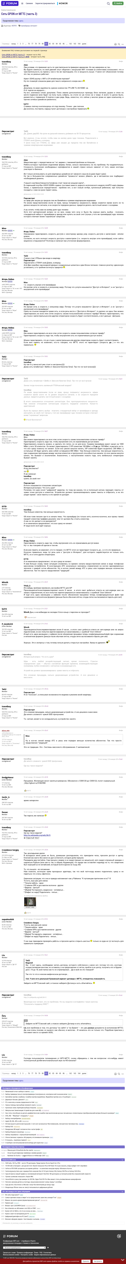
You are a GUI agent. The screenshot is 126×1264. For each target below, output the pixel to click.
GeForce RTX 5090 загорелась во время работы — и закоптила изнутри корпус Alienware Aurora (38, 1168)
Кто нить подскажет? (12, 1195)
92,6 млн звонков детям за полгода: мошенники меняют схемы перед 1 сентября (33, 1182)
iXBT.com (6, 1258)
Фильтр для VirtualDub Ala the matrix (20, 1150)
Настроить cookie (27, 1254)
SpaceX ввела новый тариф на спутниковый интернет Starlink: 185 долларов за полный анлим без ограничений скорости (48, 1174)
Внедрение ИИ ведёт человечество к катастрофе (22, 1129)
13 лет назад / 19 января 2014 (36, 61)
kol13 (29, 791)
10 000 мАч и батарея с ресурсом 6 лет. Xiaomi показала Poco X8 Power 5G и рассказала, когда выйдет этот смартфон (46, 1166)
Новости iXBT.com (9, 1160)
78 (36, 44)
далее (84, 44)
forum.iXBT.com (50, 1258)
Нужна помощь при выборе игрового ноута (20, 1105)
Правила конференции (25, 1252)
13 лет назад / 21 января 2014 (36, 919)
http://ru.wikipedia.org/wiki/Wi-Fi (37, 835)
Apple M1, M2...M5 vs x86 (13, 1121)
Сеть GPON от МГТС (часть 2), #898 (15, 57)
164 (79, 44)
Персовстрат (31, 617)
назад (13, 44)
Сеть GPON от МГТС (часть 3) (19, 14)
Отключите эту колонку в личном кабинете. (18, 1223)
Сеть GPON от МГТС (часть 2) (13, 55)
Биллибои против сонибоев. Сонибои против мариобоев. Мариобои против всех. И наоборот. (38, 1097)
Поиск (36, 1252)
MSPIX (14, 26)
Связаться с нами (9, 1252)
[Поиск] (108, 3)
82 (50, 44)
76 (29, 44)
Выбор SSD (9, 1126)
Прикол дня (9, 1203)
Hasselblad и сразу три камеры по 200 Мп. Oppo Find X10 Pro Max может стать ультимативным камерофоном (43, 1179)
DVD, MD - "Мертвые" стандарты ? (17, 1116)
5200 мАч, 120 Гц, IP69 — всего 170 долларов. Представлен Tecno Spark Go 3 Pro (32, 1163)
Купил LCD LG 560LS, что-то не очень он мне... (21, 1211)
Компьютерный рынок (8, 10)
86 (63, 44)
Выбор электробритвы (13, 1118)
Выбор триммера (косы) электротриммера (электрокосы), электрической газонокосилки (36, 1094)
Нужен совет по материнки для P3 (17, 1214)
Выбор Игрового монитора (14, 1132)
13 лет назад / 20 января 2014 (36, 689)
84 (57, 44)
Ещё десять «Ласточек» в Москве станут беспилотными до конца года (29, 1185)
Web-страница (7, 292)
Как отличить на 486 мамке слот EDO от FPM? (20, 1208)
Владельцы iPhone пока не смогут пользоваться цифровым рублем (29, 1187)
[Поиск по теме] (119, 44)
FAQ (40, 1252)
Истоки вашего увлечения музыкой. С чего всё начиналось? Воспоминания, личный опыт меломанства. (41, 1124)
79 (39, 44)
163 (74, 44)
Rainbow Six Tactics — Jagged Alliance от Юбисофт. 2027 (26, 1156)
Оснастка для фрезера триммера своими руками (25, 1153)
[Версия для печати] (115, 44)
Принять (86, 1261)
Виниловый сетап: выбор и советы (17, 1091)
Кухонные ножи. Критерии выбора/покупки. (20, 1108)
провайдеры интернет (29, 26)
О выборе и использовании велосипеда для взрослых (24, 1143)
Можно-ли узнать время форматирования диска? (22, 1200)
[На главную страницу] (9, 3)
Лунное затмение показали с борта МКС (19, 1176)
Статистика (47, 1252)
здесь (21, 20)
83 (53, 44)
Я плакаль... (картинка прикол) (16, 1140)
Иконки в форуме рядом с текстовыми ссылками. (22, 1219)
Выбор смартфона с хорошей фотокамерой (20, 1135)
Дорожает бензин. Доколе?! (15, 1099)
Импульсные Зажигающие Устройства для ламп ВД (23, 1110)
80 (43, 44)
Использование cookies (11, 1254)
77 (32, 44)
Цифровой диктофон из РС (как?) (16, 1216)
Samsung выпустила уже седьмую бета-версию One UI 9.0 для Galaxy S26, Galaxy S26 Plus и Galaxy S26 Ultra (43, 1171)
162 (70, 44)
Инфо (121, 61)
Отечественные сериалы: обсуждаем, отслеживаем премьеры (27, 1137)
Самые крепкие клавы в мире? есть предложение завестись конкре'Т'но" (31, 1197)
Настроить (98, 1261)
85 (60, 44)
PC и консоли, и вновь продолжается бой (19, 1102)
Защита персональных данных (45, 1254)
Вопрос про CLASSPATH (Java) (15, 1206)
